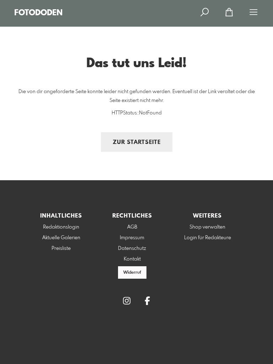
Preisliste (61, 248)
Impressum (132, 237)
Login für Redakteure (207, 237)
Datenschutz (132, 248)
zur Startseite (137, 142)
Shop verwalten (207, 227)
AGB (132, 227)
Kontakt (132, 259)
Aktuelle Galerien (61, 237)
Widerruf (132, 273)
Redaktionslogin (61, 227)
